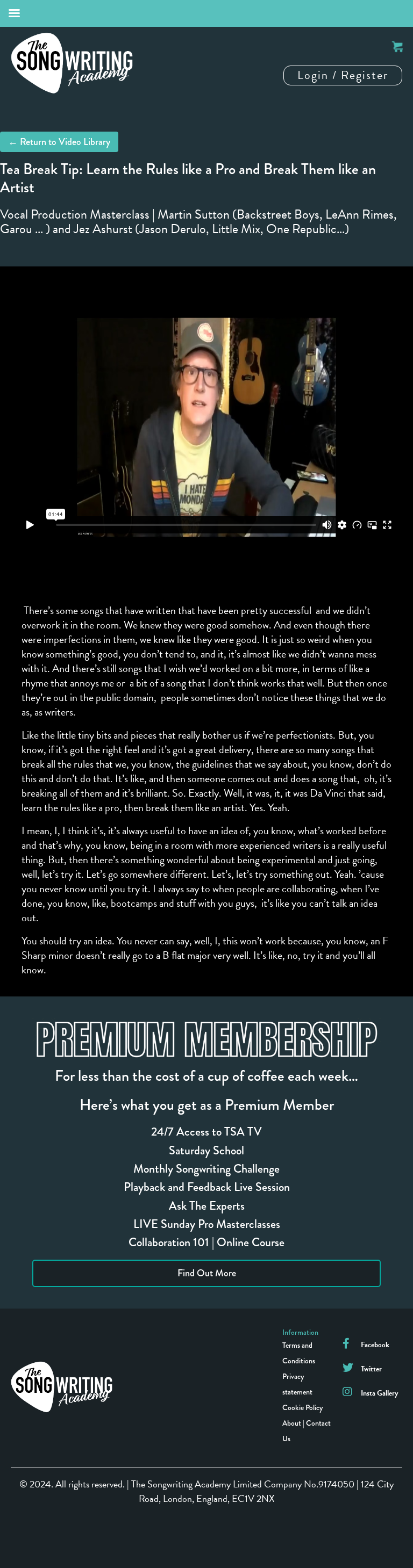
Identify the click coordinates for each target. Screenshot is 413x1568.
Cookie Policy (302, 1407)
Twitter (371, 1369)
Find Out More (206, 1273)
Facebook (375, 1344)
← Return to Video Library (59, 142)
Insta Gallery (379, 1393)
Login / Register (342, 75)
